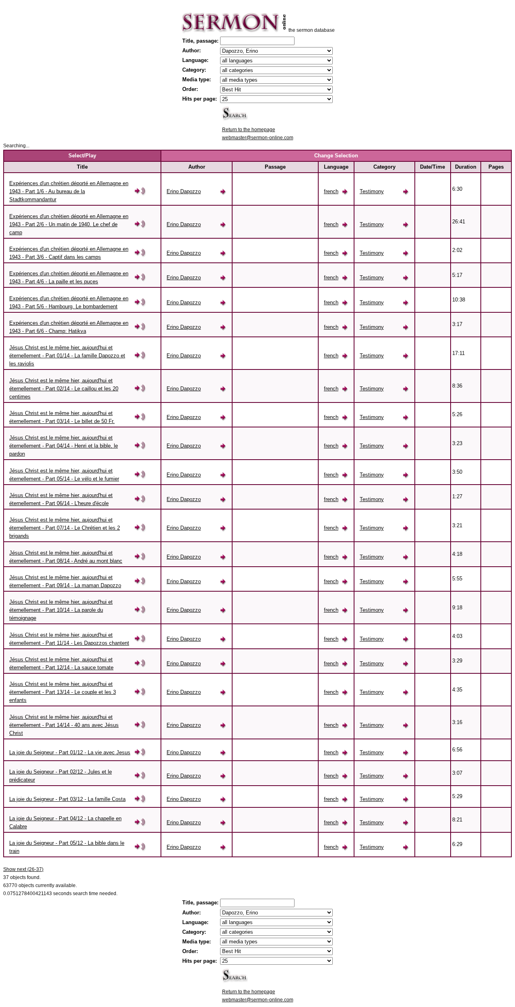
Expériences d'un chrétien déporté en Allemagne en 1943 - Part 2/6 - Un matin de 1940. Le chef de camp (68, 224)
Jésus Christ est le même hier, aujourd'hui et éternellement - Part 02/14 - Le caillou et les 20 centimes (63, 389)
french (331, 191)
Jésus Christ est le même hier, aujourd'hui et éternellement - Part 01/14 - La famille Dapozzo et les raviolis (67, 356)
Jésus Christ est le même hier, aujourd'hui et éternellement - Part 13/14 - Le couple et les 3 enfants (62, 692)
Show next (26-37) (23, 869)
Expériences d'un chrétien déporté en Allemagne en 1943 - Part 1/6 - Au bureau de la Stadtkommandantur (68, 191)
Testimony (372, 191)
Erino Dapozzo (184, 191)
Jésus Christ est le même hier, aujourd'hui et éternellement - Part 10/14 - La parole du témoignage (61, 610)
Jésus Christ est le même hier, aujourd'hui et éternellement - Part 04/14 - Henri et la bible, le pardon (63, 446)
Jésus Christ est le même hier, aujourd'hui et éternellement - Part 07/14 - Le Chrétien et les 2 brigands (64, 528)
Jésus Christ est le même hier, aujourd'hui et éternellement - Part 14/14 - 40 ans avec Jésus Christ (64, 725)
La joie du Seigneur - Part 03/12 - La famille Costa (67, 799)
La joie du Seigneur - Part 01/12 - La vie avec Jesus (69, 752)
